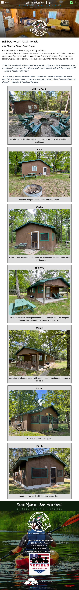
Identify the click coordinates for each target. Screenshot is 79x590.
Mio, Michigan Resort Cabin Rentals (19, 46)
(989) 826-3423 (39, 549)
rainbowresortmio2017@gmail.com (39, 551)
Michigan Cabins (39, 50)
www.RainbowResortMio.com (39, 534)
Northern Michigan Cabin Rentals (25, 53)
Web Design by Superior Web (47, 581)
